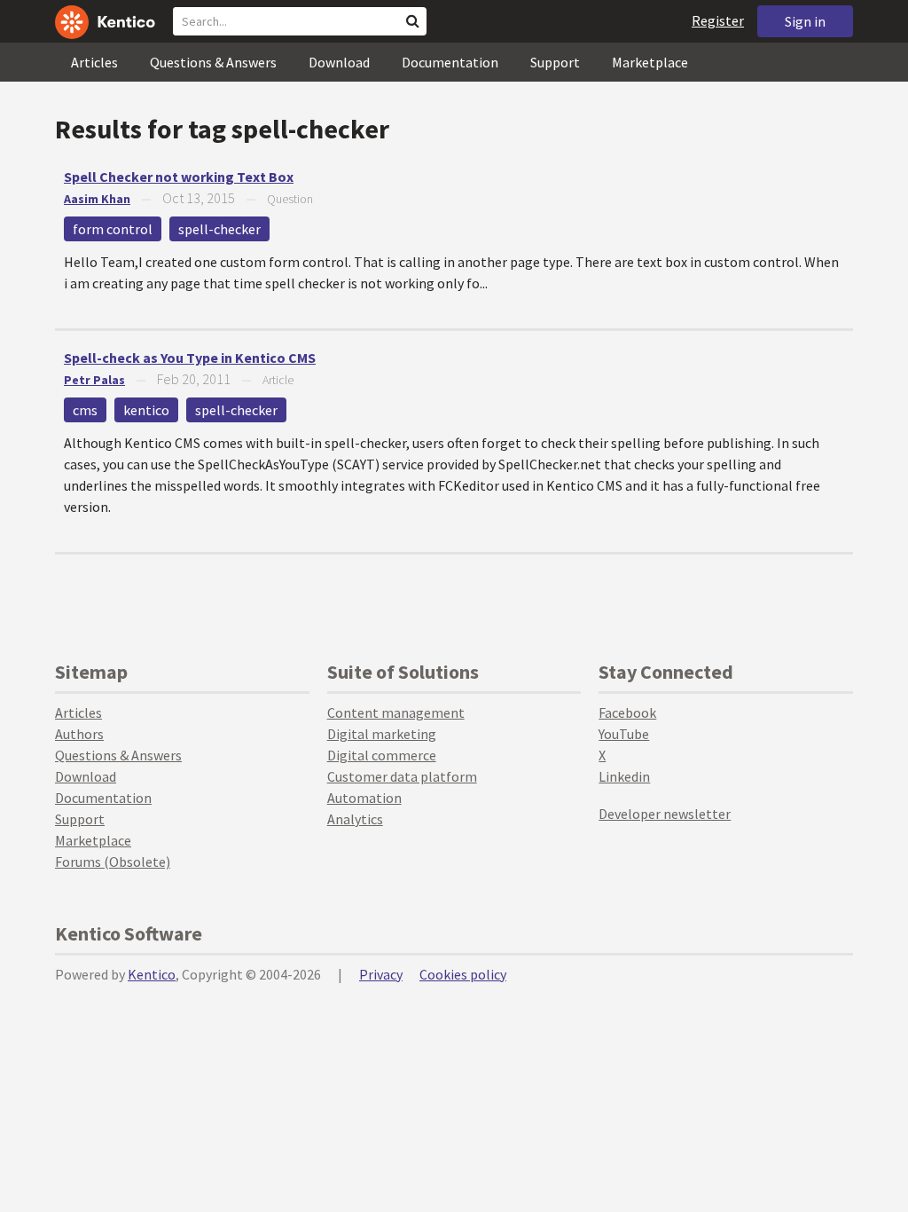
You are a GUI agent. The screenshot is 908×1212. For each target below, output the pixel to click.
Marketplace (650, 62)
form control (113, 229)
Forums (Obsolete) (112, 861)
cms (85, 410)
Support (555, 62)
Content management (396, 712)
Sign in (805, 21)
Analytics (355, 819)
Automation (364, 798)
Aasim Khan (97, 199)
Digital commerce (381, 755)
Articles (94, 62)
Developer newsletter (665, 813)
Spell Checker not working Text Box (179, 176)
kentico (146, 410)
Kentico (152, 974)
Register (718, 20)
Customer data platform (402, 776)
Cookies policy (462, 974)
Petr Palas (94, 380)
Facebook (627, 712)
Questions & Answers (213, 62)
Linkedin (624, 776)
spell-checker (219, 229)
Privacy (381, 974)
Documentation (450, 62)
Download (339, 62)
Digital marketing (381, 734)
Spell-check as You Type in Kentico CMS (190, 357)
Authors (79, 734)
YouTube (624, 734)
